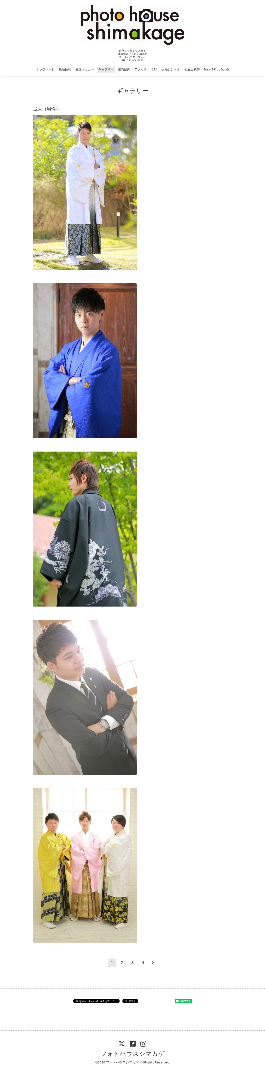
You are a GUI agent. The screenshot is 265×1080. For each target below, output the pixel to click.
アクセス (140, 69)
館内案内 (124, 69)
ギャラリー (106, 69)
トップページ (45, 69)
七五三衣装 (192, 69)
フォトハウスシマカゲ (132, 1054)
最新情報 (65, 69)
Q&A (154, 69)
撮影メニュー (84, 69)
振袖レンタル (170, 69)
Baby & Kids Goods (216, 69)
